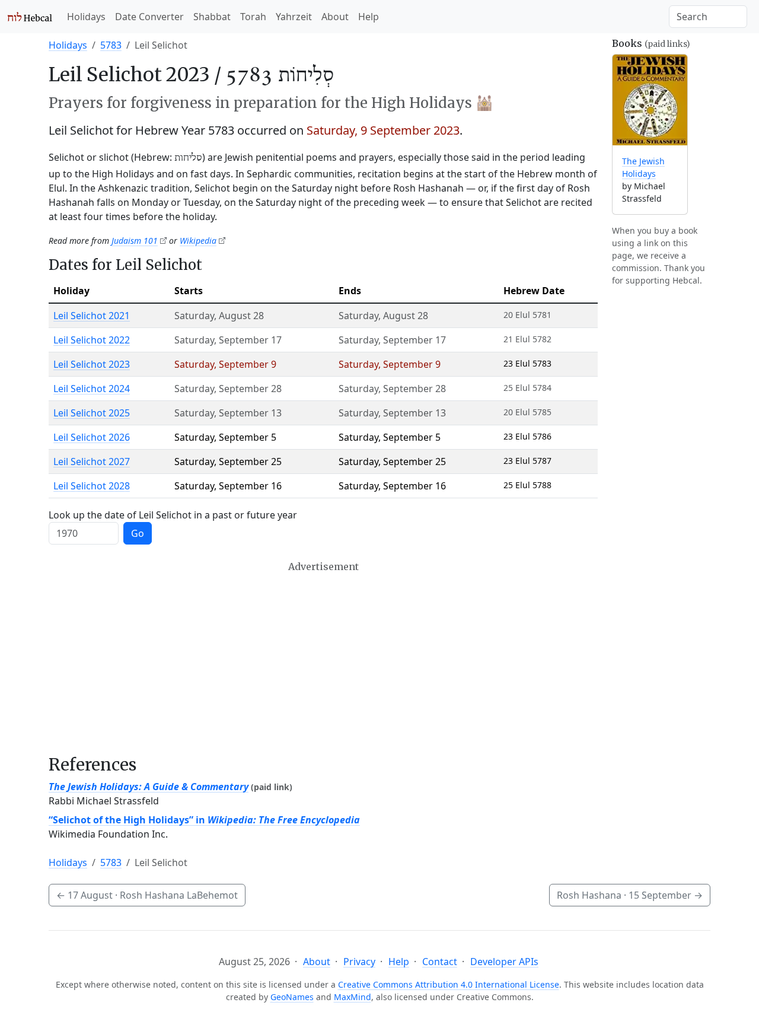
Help (368, 16)
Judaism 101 (134, 240)
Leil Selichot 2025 (91, 412)
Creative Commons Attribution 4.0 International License (448, 984)
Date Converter (149, 16)
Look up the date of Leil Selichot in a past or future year (173, 514)
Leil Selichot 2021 (91, 315)
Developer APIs (504, 961)
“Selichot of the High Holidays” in (204, 819)
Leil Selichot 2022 (91, 339)
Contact (439, 961)
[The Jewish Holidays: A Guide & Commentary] (650, 100)
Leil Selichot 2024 (91, 388)
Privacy (359, 961)
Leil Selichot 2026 (91, 437)
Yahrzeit (294, 16)
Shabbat (212, 16)
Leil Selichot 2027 (91, 461)
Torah (253, 16)
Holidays (86, 16)
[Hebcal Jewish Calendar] (30, 16)
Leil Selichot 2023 (91, 364)
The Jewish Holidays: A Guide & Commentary (148, 786)
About (335, 16)
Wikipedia (198, 240)
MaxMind (352, 996)
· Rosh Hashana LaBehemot (147, 895)
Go (137, 533)
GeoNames (292, 996)
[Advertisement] (323, 658)
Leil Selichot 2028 (91, 485)
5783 (111, 45)
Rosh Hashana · (630, 895)
